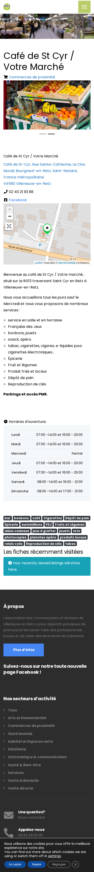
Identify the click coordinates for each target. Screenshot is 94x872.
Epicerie (11, 524)
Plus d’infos (24, 649)
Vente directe (20, 788)
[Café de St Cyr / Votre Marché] (47, 229)
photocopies (15, 537)
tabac (70, 544)
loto (76, 531)
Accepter (15, 864)
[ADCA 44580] (6, 6)
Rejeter (36, 864)
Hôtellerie (17, 749)
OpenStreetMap (67, 262)
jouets (64, 531)
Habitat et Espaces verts (30, 741)
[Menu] (84, 7)
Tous (12, 710)
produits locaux (73, 537)
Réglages (59, 864)
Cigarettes (53, 518)
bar (7, 518)
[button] (9, 109)
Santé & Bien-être (24, 765)
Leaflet (38, 262)
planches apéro (43, 537)
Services (16, 772)
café (36, 518)
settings (54, 856)
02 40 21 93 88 (21, 191)
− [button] (9, 216)
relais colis (14, 544)
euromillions (31, 524)
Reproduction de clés (44, 544)
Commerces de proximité (32, 77)
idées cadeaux (17, 531)
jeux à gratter (44, 531)
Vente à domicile (23, 780)
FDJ (49, 524)
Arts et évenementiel (27, 718)
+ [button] (9, 209)
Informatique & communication (37, 757)
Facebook (18, 200)
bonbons (21, 518)
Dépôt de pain (77, 518)
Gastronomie (20, 733)
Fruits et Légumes (70, 524)
